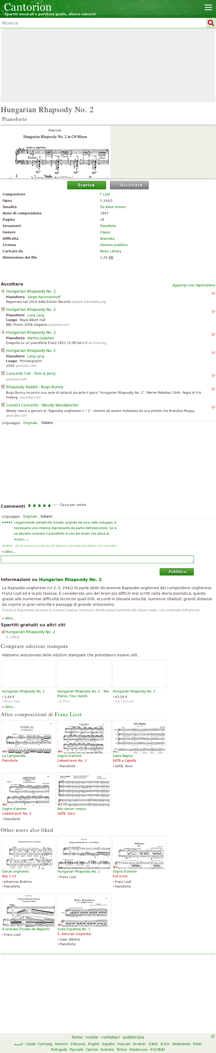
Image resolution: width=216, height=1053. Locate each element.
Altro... (10, 552)
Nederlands (181, 1044)
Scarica (86, 185)
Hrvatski (139, 1044)
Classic (105, 232)
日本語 (153, 1044)
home (77, 1037)
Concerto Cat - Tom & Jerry (31, 373)
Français (123, 1044)
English (94, 1044)
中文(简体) (157, 1049)
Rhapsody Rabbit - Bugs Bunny (34, 387)
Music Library (110, 251)
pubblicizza (133, 1037)
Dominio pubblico (114, 245)
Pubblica (177, 571)
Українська (138, 1049)
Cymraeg (45, 1044)
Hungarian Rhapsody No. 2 (31, 291)
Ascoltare (131, 185)
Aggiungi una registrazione (194, 285)
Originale (30, 423)
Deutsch (61, 1044)
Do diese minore (113, 207)
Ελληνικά (78, 1044)
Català (30, 1044)
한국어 (165, 1044)
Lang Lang (35, 315)
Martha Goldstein (40, 338)
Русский (76, 1049)
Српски (92, 1049)
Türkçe (121, 1049)
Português (59, 1049)
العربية (18, 1044)
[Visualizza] (108, 152)
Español (108, 1044)
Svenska (107, 1049)
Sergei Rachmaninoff (43, 297)
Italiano (47, 423)
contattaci (110, 1037)
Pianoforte (108, 226)
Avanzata (107, 238)
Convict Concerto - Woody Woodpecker (42, 405)
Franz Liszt (68, 714)
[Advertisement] (108, 65)
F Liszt (105, 194)
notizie (92, 1037)
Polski (197, 1044)
